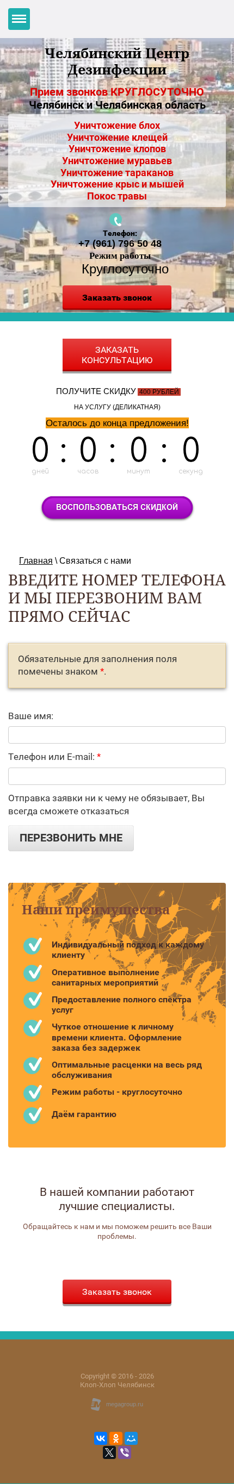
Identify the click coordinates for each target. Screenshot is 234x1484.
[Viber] (124, 1452)
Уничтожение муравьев (117, 160)
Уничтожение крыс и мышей (117, 184)
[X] (109, 1452)
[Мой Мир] (131, 1438)
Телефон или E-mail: (54, 756)
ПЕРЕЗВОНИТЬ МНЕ (71, 838)
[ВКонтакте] (100, 1438)
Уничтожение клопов (117, 148)
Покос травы (117, 196)
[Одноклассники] (115, 1438)
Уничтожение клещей (117, 137)
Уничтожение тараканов (117, 172)
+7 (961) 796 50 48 (120, 243)
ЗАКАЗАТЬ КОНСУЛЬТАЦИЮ (117, 355)
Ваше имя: (30, 715)
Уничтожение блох (117, 125)
